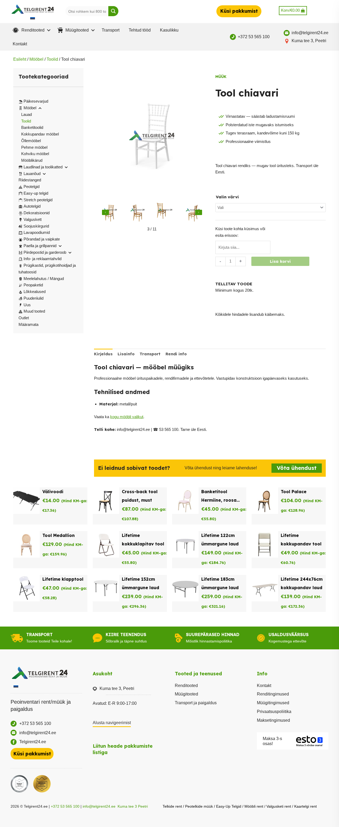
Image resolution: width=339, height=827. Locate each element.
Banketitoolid (32, 127)
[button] (30, 30)
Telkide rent (172, 806)
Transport (110, 30)
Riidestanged (30, 180)
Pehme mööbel (34, 147)
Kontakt (20, 44)
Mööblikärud (31, 160)
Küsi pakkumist (239, 11)
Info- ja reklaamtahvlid (42, 258)
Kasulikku (169, 30)
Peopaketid (33, 285)
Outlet (24, 318)
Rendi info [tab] (176, 353)
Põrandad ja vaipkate (42, 239)
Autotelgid (32, 206)
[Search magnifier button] (113, 11)
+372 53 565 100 (65, 806)
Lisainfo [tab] (126, 353)
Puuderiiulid (33, 298)
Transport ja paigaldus (196, 703)
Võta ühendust (296, 468)
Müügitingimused (273, 703)
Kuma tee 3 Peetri (133, 806)
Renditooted (186, 685)
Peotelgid (31, 186)
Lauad (26, 114)
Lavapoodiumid (37, 232)
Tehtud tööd (140, 30)
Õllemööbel (31, 140)
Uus (27, 305)
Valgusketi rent (278, 806)
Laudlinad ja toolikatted (43, 167)
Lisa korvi (280, 261)
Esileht (19, 59)
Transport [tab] (150, 353)
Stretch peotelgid (38, 200)
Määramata (28, 324)
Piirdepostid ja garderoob (45, 252)
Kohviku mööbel (35, 153)
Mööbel (36, 59)
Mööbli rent (253, 806)
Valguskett (33, 219)
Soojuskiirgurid (36, 226)
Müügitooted (186, 694)
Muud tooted (34, 311)
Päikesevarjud (36, 101)
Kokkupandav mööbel (40, 134)
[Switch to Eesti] (33, 18)
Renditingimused (273, 694)
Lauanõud (32, 173)
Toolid (52, 59)
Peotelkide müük (199, 806)
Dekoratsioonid (37, 213)
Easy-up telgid (36, 193)
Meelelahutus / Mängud (44, 278)
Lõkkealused (35, 291)
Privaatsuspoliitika (274, 711)
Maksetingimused (273, 720)
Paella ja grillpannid (40, 245)
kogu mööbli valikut (126, 416)
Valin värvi (227, 196)
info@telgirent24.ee (99, 806)
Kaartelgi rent (305, 806)
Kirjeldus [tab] (103, 353)
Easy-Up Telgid (228, 806)
